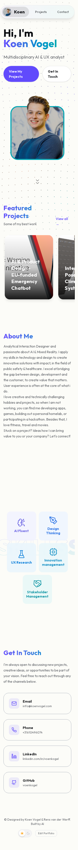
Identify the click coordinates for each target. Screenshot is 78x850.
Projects (41, 12)
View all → (62, 221)
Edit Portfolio (46, 833)
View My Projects (16, 74)
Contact (63, 12)
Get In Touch (53, 74)
